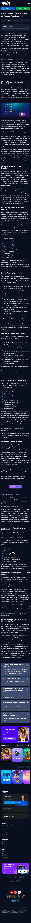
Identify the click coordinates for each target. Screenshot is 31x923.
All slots (19, 745)
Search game (10, 738)
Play (23, 740)
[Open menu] (29, 3)
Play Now (15, 486)
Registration (22, 8)
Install (23, 871)
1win (3, 20)
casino (18, 122)
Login (8, 8)
